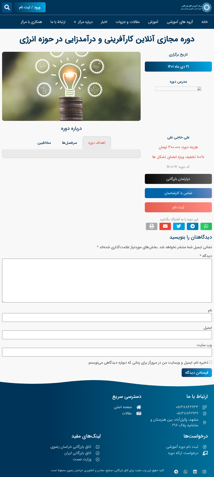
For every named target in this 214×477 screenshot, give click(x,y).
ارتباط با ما (58, 22)
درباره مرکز (85, 22)
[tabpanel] (71, 153)
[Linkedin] (195, 472)
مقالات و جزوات (128, 22)
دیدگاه (206, 256)
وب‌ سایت (204, 345)
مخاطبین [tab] (44, 143)
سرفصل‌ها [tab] (69, 143)
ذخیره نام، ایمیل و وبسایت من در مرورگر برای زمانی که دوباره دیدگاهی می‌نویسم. (148, 362)
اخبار (104, 22)
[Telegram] (176, 472)
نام (210, 310)
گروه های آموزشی (180, 22)
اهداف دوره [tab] (96, 143)
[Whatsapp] (185, 472)
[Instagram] (204, 472)
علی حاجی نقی (178, 137)
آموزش (153, 22)
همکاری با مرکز (31, 22)
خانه (204, 22)
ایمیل (208, 328)
